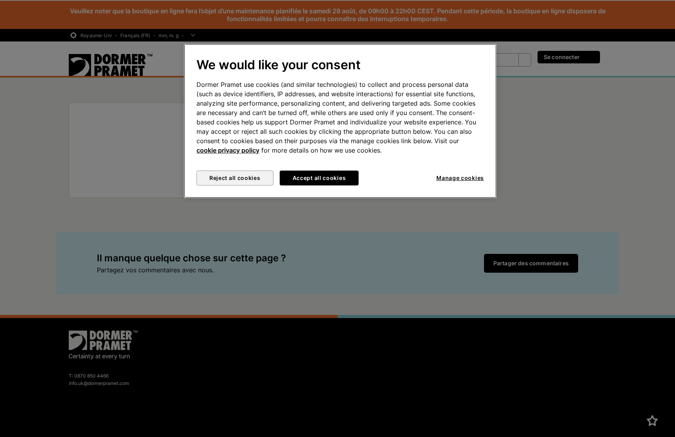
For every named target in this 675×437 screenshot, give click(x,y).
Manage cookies (460, 177)
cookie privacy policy (227, 150)
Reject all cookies (235, 177)
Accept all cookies (319, 177)
